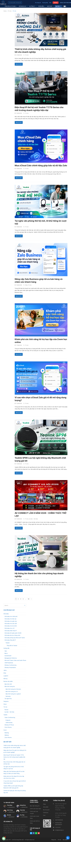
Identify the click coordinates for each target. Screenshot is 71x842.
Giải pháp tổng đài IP (10, 640)
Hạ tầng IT (32, 6)
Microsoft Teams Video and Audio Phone (15, 660)
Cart (44, 815)
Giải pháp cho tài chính (11, 626)
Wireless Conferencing (10, 665)
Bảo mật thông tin (34, 806)
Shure (5, 704)
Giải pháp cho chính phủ (11, 616)
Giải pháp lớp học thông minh (12, 635)
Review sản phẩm (8, 681)
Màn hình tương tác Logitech (13, 694)
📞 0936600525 (11, 807)
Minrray (5, 678)
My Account (46, 809)
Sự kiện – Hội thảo (9, 712)
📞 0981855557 (10, 816)
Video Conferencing (10, 717)
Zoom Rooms (8, 727)
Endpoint (8, 720)
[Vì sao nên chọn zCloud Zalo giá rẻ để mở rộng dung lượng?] (41, 378)
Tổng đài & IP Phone (10, 6)
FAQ (50, 2)
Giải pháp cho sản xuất (11, 623)
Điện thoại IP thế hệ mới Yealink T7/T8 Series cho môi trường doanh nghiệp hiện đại (14, 757)
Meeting (7, 732)
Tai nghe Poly (8, 698)
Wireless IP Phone (9, 725)
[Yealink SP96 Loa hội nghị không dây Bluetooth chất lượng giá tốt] (41, 437)
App (6, 651)
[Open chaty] (3, 838)
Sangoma (6, 701)
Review (6, 709)
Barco (6, 653)
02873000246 (59, 820)
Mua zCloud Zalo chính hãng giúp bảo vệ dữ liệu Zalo (41, 165)
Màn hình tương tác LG (12, 691)
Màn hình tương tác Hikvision (13, 689)
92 (29, 599)
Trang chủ (53, 839)
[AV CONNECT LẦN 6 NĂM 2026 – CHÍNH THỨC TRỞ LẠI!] (41, 495)
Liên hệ (55, 2)
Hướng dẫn (6, 648)
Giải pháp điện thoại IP (11, 630)
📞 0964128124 (23, 812)
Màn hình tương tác (10, 686)
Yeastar (8, 642)
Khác (26, 285)
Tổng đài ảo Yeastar (12, 645)
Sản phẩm (45, 807)
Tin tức (57, 6)
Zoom (5, 730)
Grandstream (8, 655)
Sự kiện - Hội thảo (33, 519)
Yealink (5, 714)
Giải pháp (49, 6)
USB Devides (9, 722)
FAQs (44, 804)
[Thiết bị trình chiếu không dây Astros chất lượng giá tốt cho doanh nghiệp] (41, 29)
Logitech (6, 675)
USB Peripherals (9, 662)
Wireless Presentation (10, 667)
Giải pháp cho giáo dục (11, 621)
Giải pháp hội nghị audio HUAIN (13, 633)
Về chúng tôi (38, 2)
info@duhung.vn (59, 830)
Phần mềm (41, 6)
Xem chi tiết (19, 64)
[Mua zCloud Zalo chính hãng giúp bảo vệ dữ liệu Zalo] (41, 146)
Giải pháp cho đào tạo (10, 619)
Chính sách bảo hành (35, 808)
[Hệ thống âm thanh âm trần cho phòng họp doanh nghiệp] (41, 552)
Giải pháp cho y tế (9, 628)
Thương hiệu (45, 2)
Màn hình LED (8, 684)
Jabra (5, 670)
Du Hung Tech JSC (19, 839)
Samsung (8, 696)
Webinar (7, 735)
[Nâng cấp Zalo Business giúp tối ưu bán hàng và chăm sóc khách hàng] (41, 259)
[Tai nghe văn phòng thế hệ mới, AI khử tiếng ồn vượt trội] (41, 201)
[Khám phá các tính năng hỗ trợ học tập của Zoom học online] (41, 319)
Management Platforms (11, 658)
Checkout (45, 812)
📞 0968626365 (11, 812)
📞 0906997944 (24, 807)
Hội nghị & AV (22, 6)
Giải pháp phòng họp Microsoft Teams (15, 637)
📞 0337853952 (24, 816)
